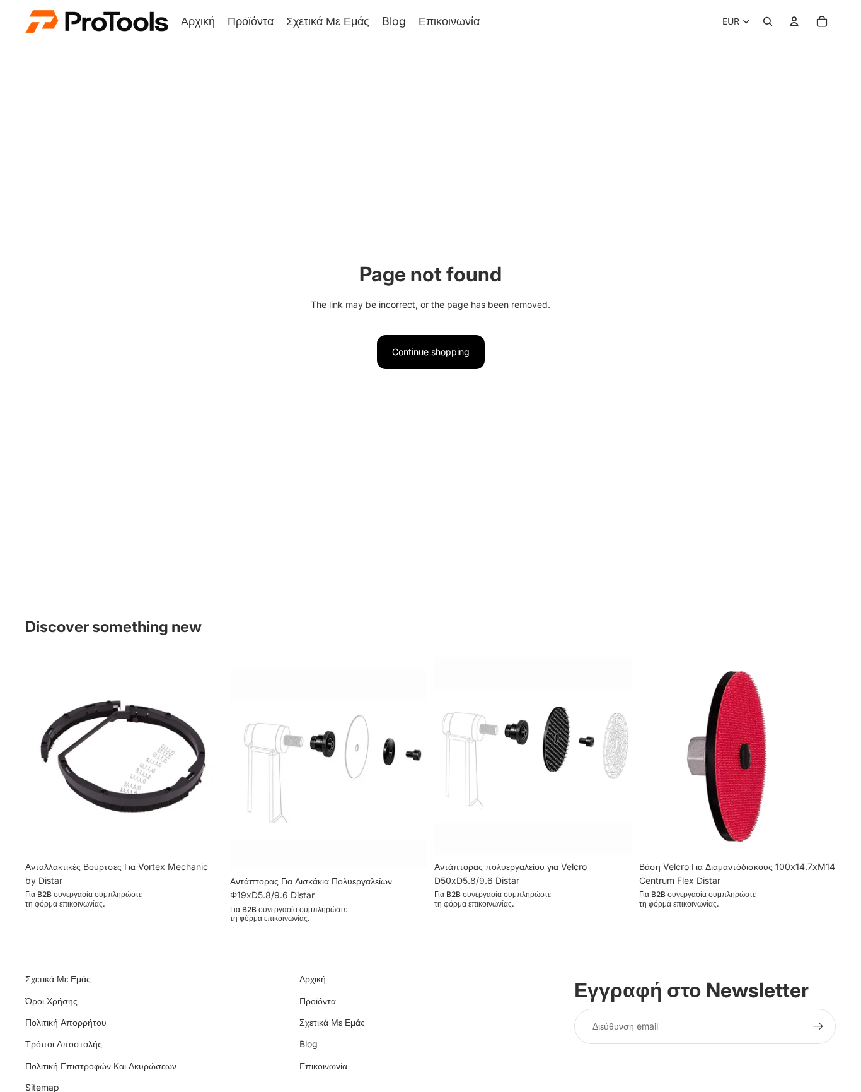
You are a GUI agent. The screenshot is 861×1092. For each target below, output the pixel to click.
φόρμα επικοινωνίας (69, 903)
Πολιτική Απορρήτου (66, 1022)
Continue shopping (431, 351)
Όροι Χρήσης (51, 1000)
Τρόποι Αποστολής (63, 1043)
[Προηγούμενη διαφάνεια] (44, 756)
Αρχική (312, 978)
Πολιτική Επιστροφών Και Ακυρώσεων (100, 1065)
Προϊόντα (317, 1000)
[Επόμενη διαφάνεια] (203, 756)
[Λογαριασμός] (794, 21)
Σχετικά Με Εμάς (58, 978)
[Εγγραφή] (818, 1026)
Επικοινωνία (323, 1065)
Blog (308, 1043)
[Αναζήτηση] (768, 21)
